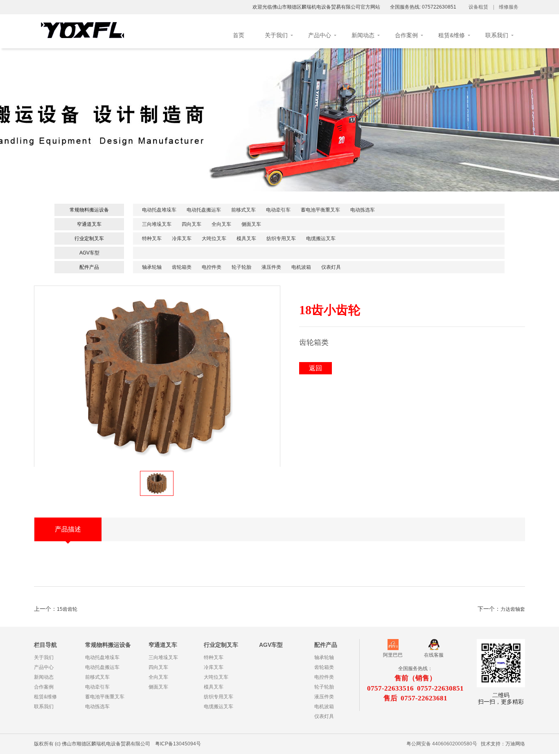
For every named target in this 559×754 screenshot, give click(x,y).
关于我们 (276, 35)
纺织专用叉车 (281, 238)
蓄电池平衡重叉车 (320, 210)
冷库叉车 (182, 238)
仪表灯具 (331, 267)
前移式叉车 (243, 210)
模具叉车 (246, 238)
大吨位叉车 (214, 238)
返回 (315, 368)
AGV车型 (89, 253)
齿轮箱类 (182, 267)
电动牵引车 (278, 210)
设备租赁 (478, 7)
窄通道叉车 (89, 224)
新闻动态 (363, 35)
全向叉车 (221, 224)
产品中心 (319, 35)
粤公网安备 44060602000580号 (441, 744)
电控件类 (211, 267)
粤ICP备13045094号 (178, 744)
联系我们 (496, 35)
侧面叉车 (251, 224)
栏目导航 (45, 644)
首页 (238, 35)
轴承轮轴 (152, 267)
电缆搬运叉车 (321, 238)
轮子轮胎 (241, 267)
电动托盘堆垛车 (159, 210)
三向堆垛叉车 (156, 224)
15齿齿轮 (67, 609)
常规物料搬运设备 (89, 210)
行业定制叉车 (89, 238)
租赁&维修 (451, 35)
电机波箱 (301, 267)
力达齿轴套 (512, 609)
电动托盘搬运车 (204, 210)
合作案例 (406, 35)
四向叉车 (191, 224)
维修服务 (508, 7)
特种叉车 (152, 238)
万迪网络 (515, 744)
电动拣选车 (362, 210)
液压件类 (271, 267)
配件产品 (89, 267)
